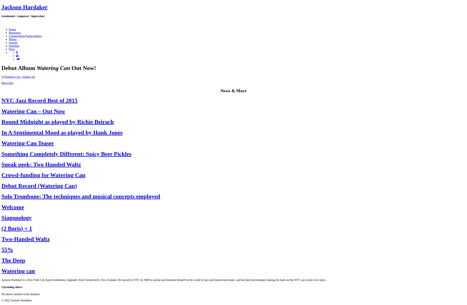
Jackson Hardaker (24, 7)
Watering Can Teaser (27, 143)
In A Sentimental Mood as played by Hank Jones (62, 132)
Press (12, 49)
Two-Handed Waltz (25, 239)
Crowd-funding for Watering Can (43, 175)
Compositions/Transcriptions (25, 36)
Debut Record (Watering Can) (39, 185)
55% (7, 249)
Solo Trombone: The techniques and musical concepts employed (80, 196)
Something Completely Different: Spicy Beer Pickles (66, 154)
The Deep (13, 260)
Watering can (18, 271)
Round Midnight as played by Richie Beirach (57, 121)
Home (12, 29)
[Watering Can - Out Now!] (18, 76)
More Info (7, 83)
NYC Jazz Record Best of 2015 (39, 100)
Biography (15, 32)
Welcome (12, 207)
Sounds (13, 42)
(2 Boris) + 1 (16, 228)
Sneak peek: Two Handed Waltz (41, 164)
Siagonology (16, 217)
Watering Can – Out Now (33, 111)
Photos (13, 39)
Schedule (14, 45)
